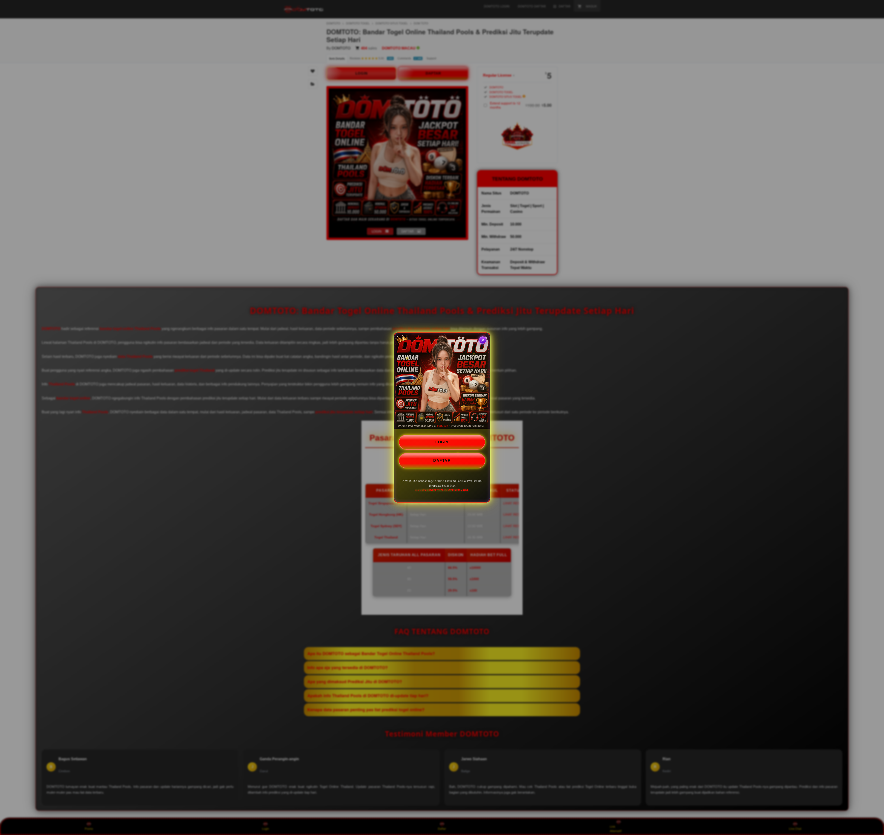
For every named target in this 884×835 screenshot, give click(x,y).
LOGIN (442, 442)
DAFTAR (442, 460)
